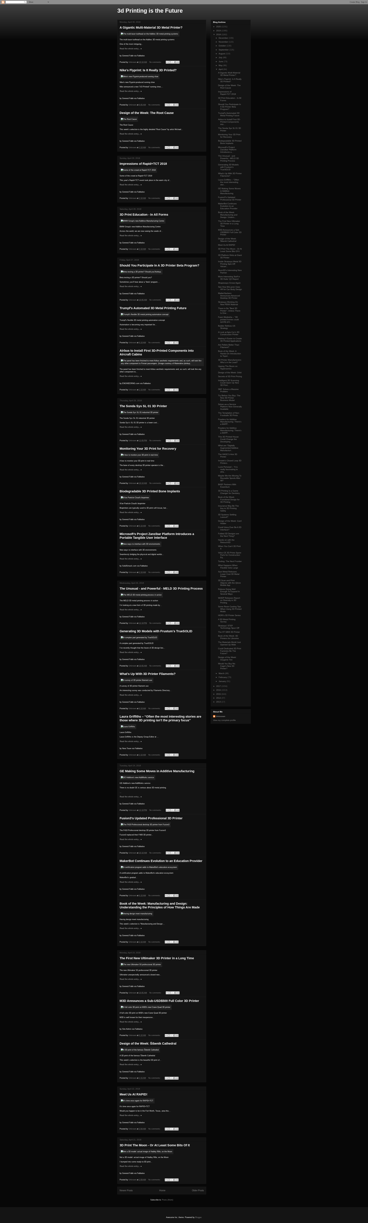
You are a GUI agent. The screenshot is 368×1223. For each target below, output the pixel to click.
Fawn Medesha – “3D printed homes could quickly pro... (228, 319)
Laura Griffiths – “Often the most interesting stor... (228, 182)
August (222, 53)
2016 (218, 690)
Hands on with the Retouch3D (226, 541)
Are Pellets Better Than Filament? (228, 346)
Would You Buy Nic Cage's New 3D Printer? (226, 666)
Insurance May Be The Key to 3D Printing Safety (228, 508)
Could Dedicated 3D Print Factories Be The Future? (229, 651)
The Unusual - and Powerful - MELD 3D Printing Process (161, 588)
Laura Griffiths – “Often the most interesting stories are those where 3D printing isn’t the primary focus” (160, 718)
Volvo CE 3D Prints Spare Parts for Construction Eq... (229, 555)
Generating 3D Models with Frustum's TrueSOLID (156, 631)
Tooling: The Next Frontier (230, 561)
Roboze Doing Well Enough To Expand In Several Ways (229, 591)
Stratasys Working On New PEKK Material (228, 303)
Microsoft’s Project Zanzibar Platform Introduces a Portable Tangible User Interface (157, 535)
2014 (218, 698)
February (223, 677)
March (222, 673)
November (224, 42)
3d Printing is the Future (150, 10)
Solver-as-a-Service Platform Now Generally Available (230, 406)
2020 (218, 26)
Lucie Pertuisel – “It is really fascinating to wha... (228, 469)
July (221, 57)
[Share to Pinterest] (178, 62)
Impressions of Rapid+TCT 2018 (143, 163)
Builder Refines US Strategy (226, 327)
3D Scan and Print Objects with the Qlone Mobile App (229, 582)
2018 (218, 34)
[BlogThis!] (169, 62)
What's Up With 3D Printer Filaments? (148, 674)
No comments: (155, 62)
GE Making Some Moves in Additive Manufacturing (157, 771)
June (221, 61)
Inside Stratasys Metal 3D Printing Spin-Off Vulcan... (229, 263)
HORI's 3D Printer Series (229, 615)
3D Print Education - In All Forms (144, 214)
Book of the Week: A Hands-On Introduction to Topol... (229, 353)
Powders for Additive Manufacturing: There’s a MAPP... (229, 421)
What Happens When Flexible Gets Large (228, 566)
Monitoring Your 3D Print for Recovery (148, 448)
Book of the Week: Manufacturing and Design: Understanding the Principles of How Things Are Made (160, 905)
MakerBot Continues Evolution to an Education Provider (161, 861)
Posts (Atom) (167, 1200)
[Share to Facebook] (175, 62)
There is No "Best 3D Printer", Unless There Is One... (229, 310)
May (221, 65)
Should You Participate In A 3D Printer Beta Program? (159, 265)
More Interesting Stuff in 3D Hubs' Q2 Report (229, 277)
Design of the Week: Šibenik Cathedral (148, 1043)
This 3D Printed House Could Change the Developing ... (228, 439)
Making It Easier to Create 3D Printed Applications (230, 339)
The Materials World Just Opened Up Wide (229, 643)
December (224, 38)
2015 (218, 694)
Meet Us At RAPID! (133, 1094)
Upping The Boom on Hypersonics (227, 367)
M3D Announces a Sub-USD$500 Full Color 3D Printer (159, 1001)
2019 (218, 30)
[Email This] (167, 62)
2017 (218, 686)
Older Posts (198, 1190)
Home (162, 1190)
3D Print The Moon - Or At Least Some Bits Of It (155, 1145)
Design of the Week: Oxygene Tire (227, 658)
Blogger (198, 1217)
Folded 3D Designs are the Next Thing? (228, 534)
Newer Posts (126, 1190)
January (223, 681)
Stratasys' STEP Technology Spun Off (228, 627)
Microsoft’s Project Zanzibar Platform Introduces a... (227, 149)
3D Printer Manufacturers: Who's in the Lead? (230, 361)
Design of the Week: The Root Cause (147, 113)
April (221, 69)
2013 (218, 702)
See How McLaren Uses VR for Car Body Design (230, 288)
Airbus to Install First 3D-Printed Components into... (229, 121)
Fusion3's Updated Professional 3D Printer (151, 818)
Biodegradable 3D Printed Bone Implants (150, 491)
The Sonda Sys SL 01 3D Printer (143, 406)
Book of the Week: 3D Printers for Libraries (228, 637)
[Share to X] (172, 62)
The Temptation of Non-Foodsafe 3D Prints (229, 414)
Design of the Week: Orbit (229, 372)
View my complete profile (224, 720)
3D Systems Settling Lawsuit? (227, 515)
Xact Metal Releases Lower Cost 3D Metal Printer (228, 574)
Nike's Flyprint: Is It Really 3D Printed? (148, 70)
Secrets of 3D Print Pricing (230, 376)
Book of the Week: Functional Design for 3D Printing (229, 499)
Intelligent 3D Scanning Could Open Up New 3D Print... (228, 382)
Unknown (220, 716)
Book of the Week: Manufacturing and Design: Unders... (227, 214)
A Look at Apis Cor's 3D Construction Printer (228, 333)
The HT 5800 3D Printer (229, 632)
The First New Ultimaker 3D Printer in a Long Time (157, 958)
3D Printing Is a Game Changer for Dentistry (229, 492)
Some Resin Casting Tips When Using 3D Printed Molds (229, 609)
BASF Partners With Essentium (227, 485)
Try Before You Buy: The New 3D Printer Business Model (229, 398)
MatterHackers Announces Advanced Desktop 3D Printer (229, 295)
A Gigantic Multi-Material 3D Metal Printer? (151, 27)
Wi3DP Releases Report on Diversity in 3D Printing (229, 600)
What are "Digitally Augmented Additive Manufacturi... (228, 448)
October (223, 46)
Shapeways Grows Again (229, 283)
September (224, 50)
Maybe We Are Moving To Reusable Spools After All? (229, 478)
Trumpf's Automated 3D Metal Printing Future (153, 308)
